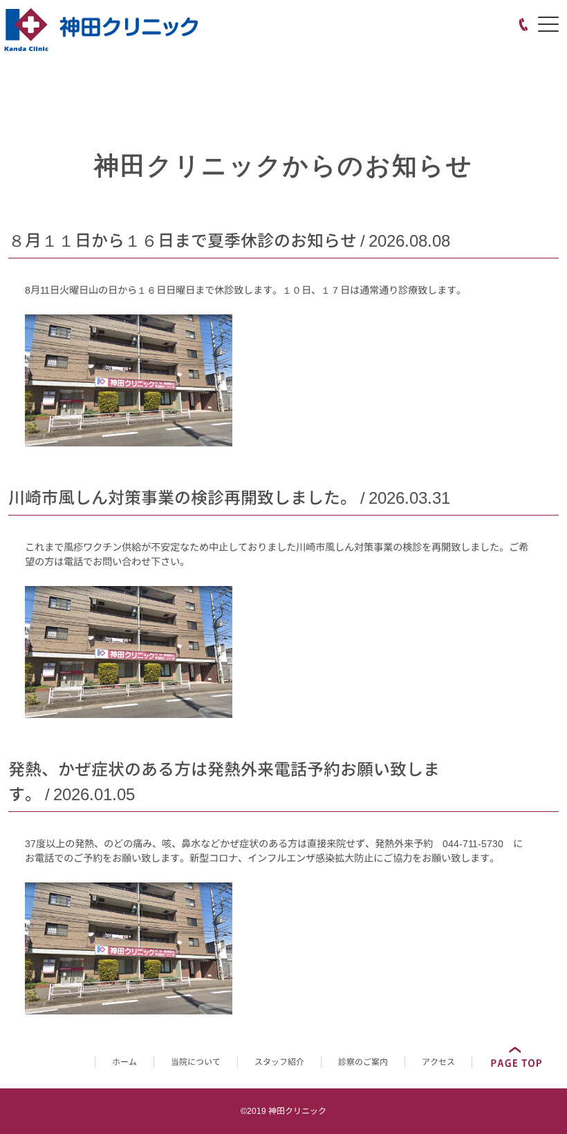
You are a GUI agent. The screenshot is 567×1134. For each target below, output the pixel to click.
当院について (196, 1062)
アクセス (438, 1062)
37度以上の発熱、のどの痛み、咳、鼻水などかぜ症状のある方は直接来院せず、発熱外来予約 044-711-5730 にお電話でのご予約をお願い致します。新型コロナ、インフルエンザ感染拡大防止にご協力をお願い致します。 (274, 851)
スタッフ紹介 (279, 1062)
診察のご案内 (363, 1062)
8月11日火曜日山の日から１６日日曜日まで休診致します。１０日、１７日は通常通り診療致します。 (245, 290)
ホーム (124, 1062)
